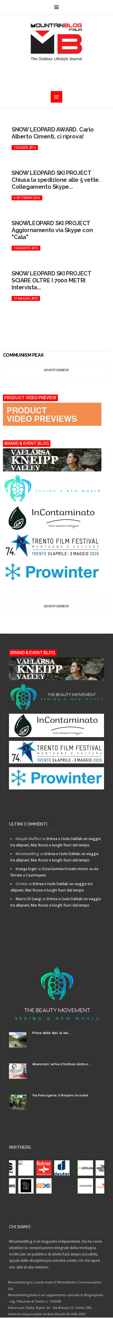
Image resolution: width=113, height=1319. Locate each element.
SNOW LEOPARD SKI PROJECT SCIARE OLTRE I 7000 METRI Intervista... (51, 280)
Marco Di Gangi (28, 899)
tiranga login (26, 869)
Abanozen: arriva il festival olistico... (61, 1064)
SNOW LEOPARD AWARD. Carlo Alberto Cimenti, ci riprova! (53, 133)
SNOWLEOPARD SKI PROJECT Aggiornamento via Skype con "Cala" (52, 230)
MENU (56, 7)
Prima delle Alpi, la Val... (51, 1033)
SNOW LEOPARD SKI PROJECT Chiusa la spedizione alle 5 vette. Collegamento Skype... (56, 179)
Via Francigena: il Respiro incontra (60, 1095)
